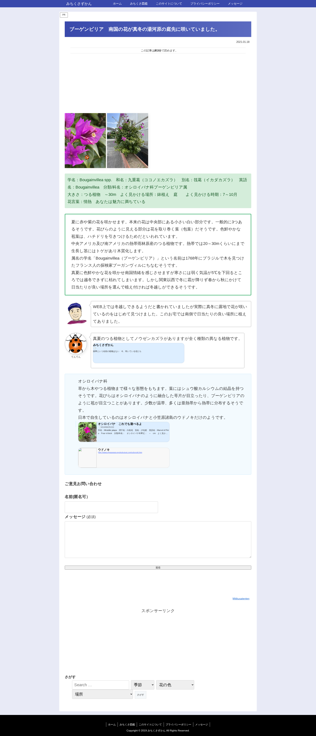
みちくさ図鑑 (127, 724)
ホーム (112, 724)
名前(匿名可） (77, 496)
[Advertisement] (158, 83)
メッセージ (80, 516)
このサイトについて (150, 724)
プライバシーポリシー (178, 724)
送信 (158, 567)
